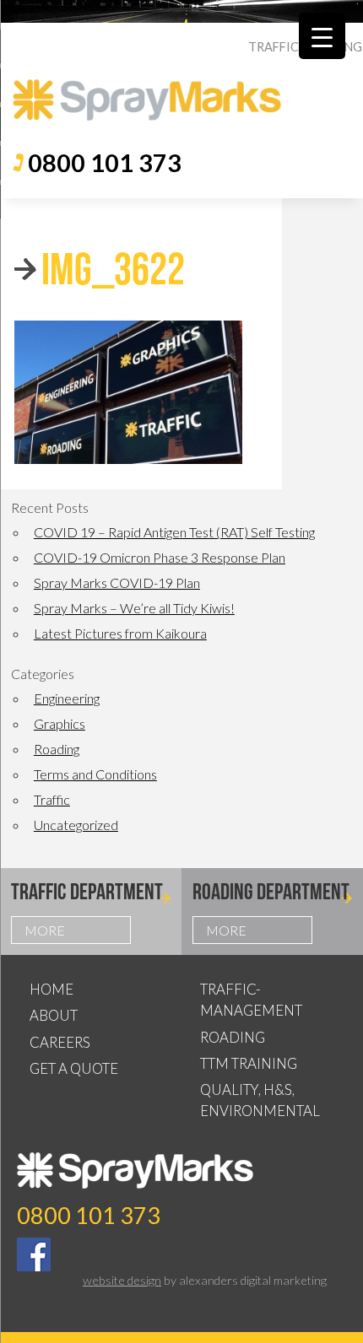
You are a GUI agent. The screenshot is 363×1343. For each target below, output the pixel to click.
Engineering (67, 698)
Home (51, 989)
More (44, 930)
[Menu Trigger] (322, 36)
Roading (56, 749)
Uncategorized (76, 825)
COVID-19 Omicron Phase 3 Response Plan (159, 557)
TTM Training (248, 1063)
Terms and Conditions (95, 774)
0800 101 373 (105, 162)
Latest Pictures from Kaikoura (120, 633)
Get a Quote (74, 1068)
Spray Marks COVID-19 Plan (117, 582)
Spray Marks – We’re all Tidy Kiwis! (134, 608)
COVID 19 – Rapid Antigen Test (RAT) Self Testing (174, 532)
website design (122, 1280)
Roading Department (270, 891)
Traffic (52, 799)
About (54, 1015)
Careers (60, 1042)
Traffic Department (87, 891)
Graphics (59, 723)
